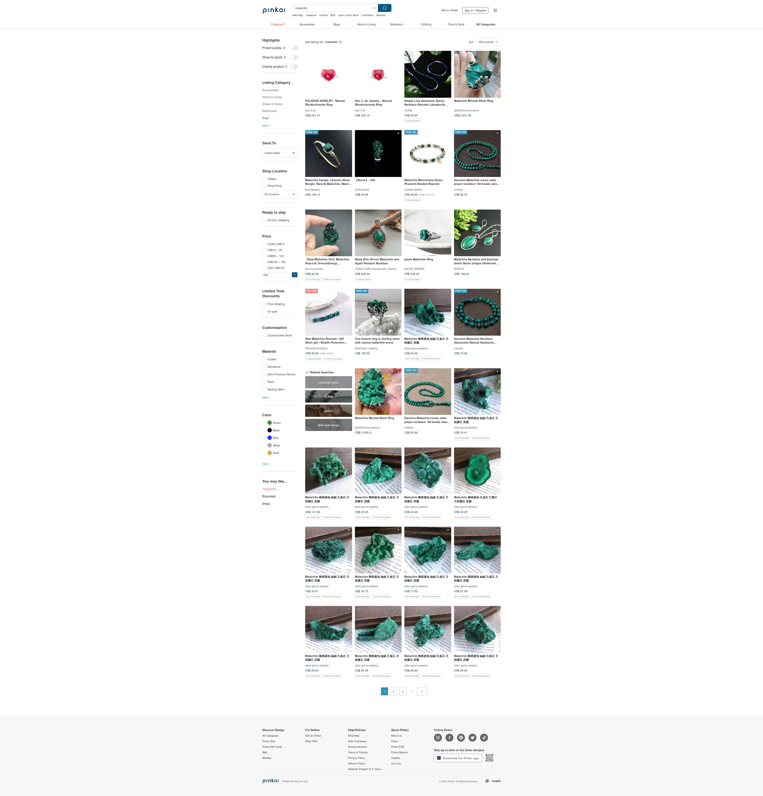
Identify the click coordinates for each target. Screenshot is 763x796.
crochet (323, 15)
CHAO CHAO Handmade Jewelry (376, 269)
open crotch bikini (348, 15)
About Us (396, 735)
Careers (395, 757)
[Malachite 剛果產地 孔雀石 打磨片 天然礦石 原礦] (477, 470)
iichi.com (396, 763)
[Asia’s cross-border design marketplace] (273, 10)
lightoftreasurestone (466, 110)
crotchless (367, 15)
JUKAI (408, 110)
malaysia (311, 15)
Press (394, 741)
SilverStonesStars (316, 348)
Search (384, 8)
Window (266, 757)
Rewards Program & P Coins (364, 769)
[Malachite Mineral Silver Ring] (477, 74)
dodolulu (381, 15)
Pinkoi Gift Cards (272, 746)
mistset (458, 189)
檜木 (333, 15)
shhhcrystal (362, 189)
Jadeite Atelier (413, 189)
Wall (264, 752)
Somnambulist (314, 269)
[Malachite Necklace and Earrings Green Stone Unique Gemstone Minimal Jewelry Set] (477, 233)
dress (266, 503)
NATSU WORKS (414, 269)
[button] (294, 274)
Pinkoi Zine (268, 741)
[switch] (280, 47)
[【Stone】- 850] (378, 153)
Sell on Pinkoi (449, 10)
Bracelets (269, 496)
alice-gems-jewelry (416, 348)
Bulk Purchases (357, 741)
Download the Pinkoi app (460, 758)
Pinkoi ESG (398, 746)
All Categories (270, 735)
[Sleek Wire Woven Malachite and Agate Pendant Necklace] (378, 233)
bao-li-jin (310, 110)
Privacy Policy (356, 757)
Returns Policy (356, 763)
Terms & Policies (358, 752)
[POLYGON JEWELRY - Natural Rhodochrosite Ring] (328, 74)
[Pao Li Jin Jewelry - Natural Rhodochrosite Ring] (378, 74)
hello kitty (297, 15)
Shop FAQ (311, 741)
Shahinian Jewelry (366, 348)
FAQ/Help (353, 735)
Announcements (357, 746)
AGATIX (459, 269)
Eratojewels (312, 189)
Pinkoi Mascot (399, 752)
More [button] (265, 126)
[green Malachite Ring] (427, 233)
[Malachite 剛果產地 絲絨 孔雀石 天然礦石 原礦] (427, 312)
